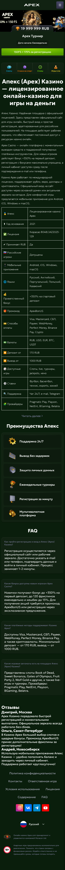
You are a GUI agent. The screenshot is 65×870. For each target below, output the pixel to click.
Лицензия (53, 789)
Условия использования (22, 789)
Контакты (15, 781)
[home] (32, 5)
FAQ (44, 797)
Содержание (27, 797)
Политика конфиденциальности (32, 773)
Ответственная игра (42, 781)
